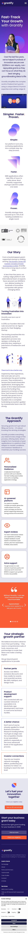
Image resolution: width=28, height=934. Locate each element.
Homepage (4, 864)
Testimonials (5, 872)
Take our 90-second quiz (14, 807)
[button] (26, 3)
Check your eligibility (14, 837)
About (3, 867)
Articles (3, 881)
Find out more (14, 832)
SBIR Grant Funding (7, 889)
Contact (4, 878)
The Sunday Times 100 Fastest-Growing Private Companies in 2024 (14, 263)
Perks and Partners (7, 870)
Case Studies (5, 875)
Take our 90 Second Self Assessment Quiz (12, 893)
